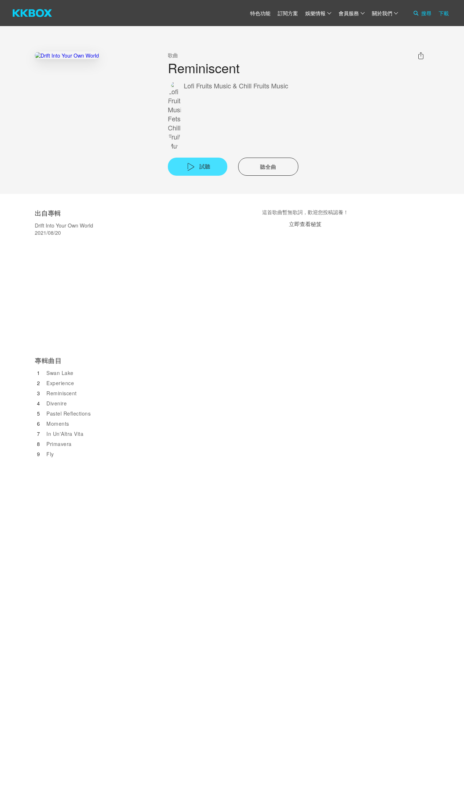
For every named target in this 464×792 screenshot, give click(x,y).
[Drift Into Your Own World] (67, 55)
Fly (50, 454)
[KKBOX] (32, 13)
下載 (444, 13)
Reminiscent (61, 393)
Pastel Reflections (68, 413)
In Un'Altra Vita (64, 433)
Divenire (56, 403)
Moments (57, 423)
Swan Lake (60, 372)
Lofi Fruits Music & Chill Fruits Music (236, 85)
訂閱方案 (288, 13)
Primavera (59, 443)
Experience (60, 383)
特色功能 (260, 13)
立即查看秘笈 (305, 224)
